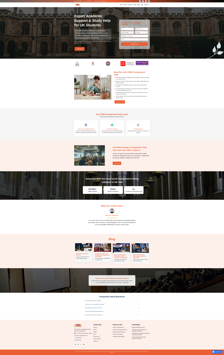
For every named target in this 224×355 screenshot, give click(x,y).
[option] (81, 63)
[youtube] (148, 1)
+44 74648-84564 (79, 1)
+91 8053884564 (89, 1)
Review (134, 4)
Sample (138, 4)
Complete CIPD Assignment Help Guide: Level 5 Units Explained (140, 256)
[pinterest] (78, 344)
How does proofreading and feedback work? (94, 311)
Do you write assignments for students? (93, 300)
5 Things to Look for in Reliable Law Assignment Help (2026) (83, 255)
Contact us (119, 101)
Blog (142, 4)
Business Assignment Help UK (138, 327)
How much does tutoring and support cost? (94, 314)
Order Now (80, 48)
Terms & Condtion (97, 338)
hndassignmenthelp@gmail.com (101, 1)
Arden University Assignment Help (120, 329)
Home (121, 4)
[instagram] (145, 1)
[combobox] (137, 29)
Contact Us (146, 4)
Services (130, 4)
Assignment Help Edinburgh (118, 336)
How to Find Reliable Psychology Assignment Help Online (120, 256)
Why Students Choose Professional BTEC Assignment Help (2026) (101, 256)
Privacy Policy (96, 336)
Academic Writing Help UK (118, 327)
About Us (125, 4)
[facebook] (75, 344)
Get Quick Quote (134, 44)
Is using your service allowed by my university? (94, 304)
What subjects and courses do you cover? (93, 307)
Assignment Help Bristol (118, 334)
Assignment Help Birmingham (119, 331)
